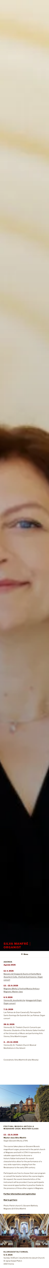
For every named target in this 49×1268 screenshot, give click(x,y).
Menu (26, 954)
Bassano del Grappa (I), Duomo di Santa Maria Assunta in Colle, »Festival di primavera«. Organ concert (23, 977)
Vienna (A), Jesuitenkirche (14, 1000)
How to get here (10, 1200)
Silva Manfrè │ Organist (17, 945)
